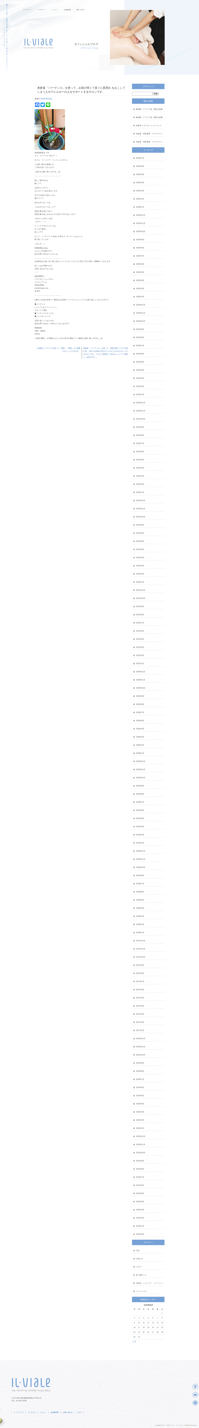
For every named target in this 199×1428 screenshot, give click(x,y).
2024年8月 (140, 337)
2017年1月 (140, 1030)
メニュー (54, 9)
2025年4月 (140, 280)
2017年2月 (140, 1022)
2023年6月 (140, 452)
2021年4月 (140, 647)
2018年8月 (140, 875)
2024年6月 (140, 354)
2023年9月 (140, 427)
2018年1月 (140, 933)
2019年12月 (140, 761)
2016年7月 (140, 1079)
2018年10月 (140, 867)
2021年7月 (140, 623)
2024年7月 (140, 346)
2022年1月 (140, 582)
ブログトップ (148, 86)
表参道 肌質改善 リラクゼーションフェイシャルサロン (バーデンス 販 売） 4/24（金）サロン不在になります (150, 134)
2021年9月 (140, 606)
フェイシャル (141, 1291)
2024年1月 (140, 394)
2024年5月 (140, 362)
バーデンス (41, 9)
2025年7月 (140, 256)
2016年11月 (140, 1047)
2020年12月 (140, 672)
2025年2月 (140, 297)
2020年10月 (140, 688)
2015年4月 (140, 1202)
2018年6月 (140, 892)
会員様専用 (67, 9)
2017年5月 (140, 998)
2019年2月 (140, 835)
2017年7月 (140, 981)
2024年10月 (140, 321)
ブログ (138, 1267)
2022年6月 (140, 541)
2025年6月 (140, 264)
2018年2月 (140, 924)
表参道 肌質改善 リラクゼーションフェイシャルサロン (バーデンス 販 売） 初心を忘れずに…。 (150, 142)
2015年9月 (140, 1161)
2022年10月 (140, 517)
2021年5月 (140, 639)
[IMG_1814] (50, 148)
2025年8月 (140, 248)
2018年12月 (140, 851)
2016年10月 (140, 1055)
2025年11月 (140, 223)
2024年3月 (140, 378)
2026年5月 (140, 174)
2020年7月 (140, 712)
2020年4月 (140, 729)
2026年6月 (140, 166)
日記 (138, 1250)
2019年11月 (140, 769)
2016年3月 (140, 1112)
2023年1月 (140, 492)
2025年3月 (140, 289)
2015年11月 (140, 1144)
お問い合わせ (80, 9)
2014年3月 (140, 1234)
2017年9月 (140, 965)
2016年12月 (140, 1039)
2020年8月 (140, 704)
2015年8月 (140, 1169)
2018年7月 (140, 884)
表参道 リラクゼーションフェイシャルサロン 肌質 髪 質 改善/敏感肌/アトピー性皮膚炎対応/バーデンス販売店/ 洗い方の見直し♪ (150, 125)
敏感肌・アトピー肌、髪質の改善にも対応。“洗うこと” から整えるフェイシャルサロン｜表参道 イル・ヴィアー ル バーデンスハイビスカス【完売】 (150, 109)
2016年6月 (140, 1087)
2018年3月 (140, 916)
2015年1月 (140, 1226)
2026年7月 (140, 158)
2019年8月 (140, 794)
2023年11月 (140, 411)
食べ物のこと (141, 1275)
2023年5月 (140, 460)
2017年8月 (140, 973)
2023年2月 (140, 484)
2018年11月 (140, 859)
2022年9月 (140, 525)
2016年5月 (140, 1096)
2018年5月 (140, 900)
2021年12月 (140, 590)
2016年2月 (140, 1120)
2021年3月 (140, 655)
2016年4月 (140, 1104)
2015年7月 (140, 1177)
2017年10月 (140, 957)
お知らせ (139, 1259)
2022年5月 (140, 549)
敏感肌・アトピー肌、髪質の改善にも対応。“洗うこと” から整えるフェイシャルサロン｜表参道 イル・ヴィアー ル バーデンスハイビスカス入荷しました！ (150, 117)
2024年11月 (140, 313)
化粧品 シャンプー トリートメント (150, 1283)
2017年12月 (140, 941)
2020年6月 (140, 721)
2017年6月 (140, 990)
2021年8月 (140, 615)
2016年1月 (140, 1128)
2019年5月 (140, 818)
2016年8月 (140, 1071)
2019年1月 (140, 843)
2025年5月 (140, 272)
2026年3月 (140, 191)
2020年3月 (140, 737)
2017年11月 (140, 949)
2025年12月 (140, 215)
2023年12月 (140, 403)
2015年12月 (140, 1136)
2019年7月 (140, 802)
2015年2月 (140, 1218)
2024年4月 (140, 370)
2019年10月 (140, 778)
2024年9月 (140, 329)
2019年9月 (140, 786)
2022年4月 (140, 558)
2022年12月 (140, 500)
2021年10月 (140, 598)
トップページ (27, 9)
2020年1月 (140, 753)
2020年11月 (140, 680)
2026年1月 (140, 207)
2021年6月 (140, 631)
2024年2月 (140, 386)
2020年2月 (140, 745)
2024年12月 (140, 305)
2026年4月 (140, 183)
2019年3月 (140, 827)
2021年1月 (140, 664)
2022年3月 (140, 566)
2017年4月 (140, 1006)
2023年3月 (140, 476)
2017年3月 (140, 1014)
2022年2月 (140, 574)
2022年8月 (140, 533)
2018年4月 (140, 908)
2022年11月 (140, 509)
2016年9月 (140, 1063)
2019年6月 (140, 810)
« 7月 (134, 1342)
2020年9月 (140, 696)
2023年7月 (140, 443)
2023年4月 (140, 468)
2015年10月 (140, 1153)
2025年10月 (140, 231)
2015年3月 (140, 1210)
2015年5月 (140, 1193)
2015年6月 (140, 1185)
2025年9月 (140, 240)
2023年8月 (140, 435)
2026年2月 (140, 199)
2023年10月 (140, 419)
